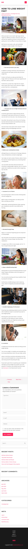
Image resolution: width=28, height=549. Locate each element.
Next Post (19, 379)
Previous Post (9, 380)
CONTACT (14, 536)
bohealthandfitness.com (18, 545)
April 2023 (3, 490)
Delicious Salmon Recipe (7, 455)
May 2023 (3, 488)
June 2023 (3, 486)
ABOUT (14, 534)
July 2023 (3, 484)
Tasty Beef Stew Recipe (6, 457)
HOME (14, 531)
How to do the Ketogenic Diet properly (10, 464)
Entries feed (4, 517)
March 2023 (4, 493)
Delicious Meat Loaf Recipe (7, 459)
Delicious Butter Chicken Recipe (8, 462)
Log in (2, 515)
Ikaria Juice (5, 368)
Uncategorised (14, 13)
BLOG (14, 532)
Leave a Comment (5, 13)
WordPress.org (4, 521)
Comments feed (5, 519)
